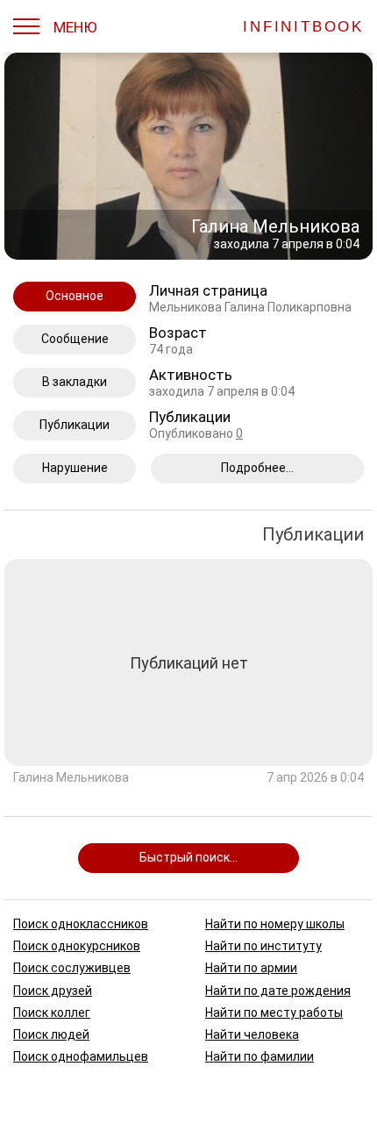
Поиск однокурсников (76, 946)
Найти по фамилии (259, 1056)
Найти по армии (251, 968)
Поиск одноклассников (80, 924)
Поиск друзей (52, 990)
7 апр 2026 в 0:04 (315, 778)
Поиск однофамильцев (80, 1056)
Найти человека (252, 1034)
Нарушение (75, 468)
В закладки (74, 382)
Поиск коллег (51, 1012)
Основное (74, 296)
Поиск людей (51, 1034)
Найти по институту (263, 946)
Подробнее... (257, 468)
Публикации (74, 425)
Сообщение (75, 339)
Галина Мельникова (71, 778)
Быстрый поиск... (188, 857)
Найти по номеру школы (275, 924)
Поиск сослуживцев (72, 968)
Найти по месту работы (274, 1012)
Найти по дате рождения (278, 990)
